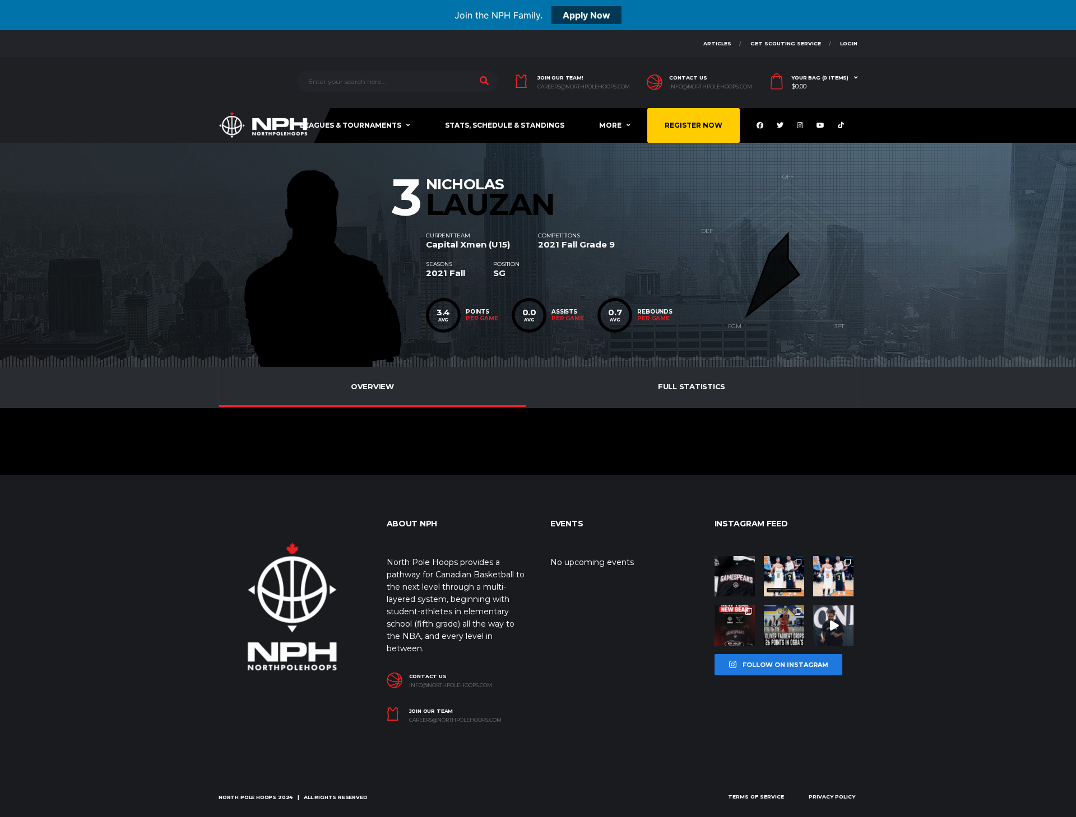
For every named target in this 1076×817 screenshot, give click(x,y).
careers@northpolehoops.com (583, 87)
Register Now (693, 125)
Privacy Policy (832, 796)
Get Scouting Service (785, 43)
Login (848, 43)
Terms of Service (756, 796)
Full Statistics (691, 386)
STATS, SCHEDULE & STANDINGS (504, 125)
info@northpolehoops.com (710, 87)
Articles (717, 43)
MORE (610, 125)
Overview (372, 386)
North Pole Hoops (247, 797)
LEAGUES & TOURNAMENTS (350, 125)
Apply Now (586, 15)
